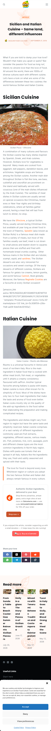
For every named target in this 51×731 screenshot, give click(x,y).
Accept (25, 707)
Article (25, 17)
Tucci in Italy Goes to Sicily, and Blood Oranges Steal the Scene (43, 615)
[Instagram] (12, 662)
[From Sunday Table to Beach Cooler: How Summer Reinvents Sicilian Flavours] (7, 591)
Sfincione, (21, 220)
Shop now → (14, 514)
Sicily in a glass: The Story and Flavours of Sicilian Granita (19, 614)
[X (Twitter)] (16, 554)
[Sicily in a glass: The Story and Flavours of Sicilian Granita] (19, 591)
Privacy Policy (30, 728)
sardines (26, 258)
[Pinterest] (26, 554)
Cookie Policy (19, 728)
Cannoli (25, 276)
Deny (25, 714)
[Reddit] (35, 554)
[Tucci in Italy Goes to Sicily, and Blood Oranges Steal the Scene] (44, 591)
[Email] (26, 559)
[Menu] (47, 4)
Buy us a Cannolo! (29, 534)
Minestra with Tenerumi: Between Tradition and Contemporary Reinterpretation (31, 619)
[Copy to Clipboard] (35, 559)
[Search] (4, 4)
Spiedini (28, 230)
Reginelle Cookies (34, 279)
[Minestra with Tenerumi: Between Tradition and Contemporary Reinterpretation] (31, 591)
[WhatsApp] (7, 559)
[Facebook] (7, 554)
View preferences (25, 721)
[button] (47, 683)
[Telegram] (16, 559)
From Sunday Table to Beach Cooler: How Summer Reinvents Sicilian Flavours (7, 619)
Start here (8, 676)
